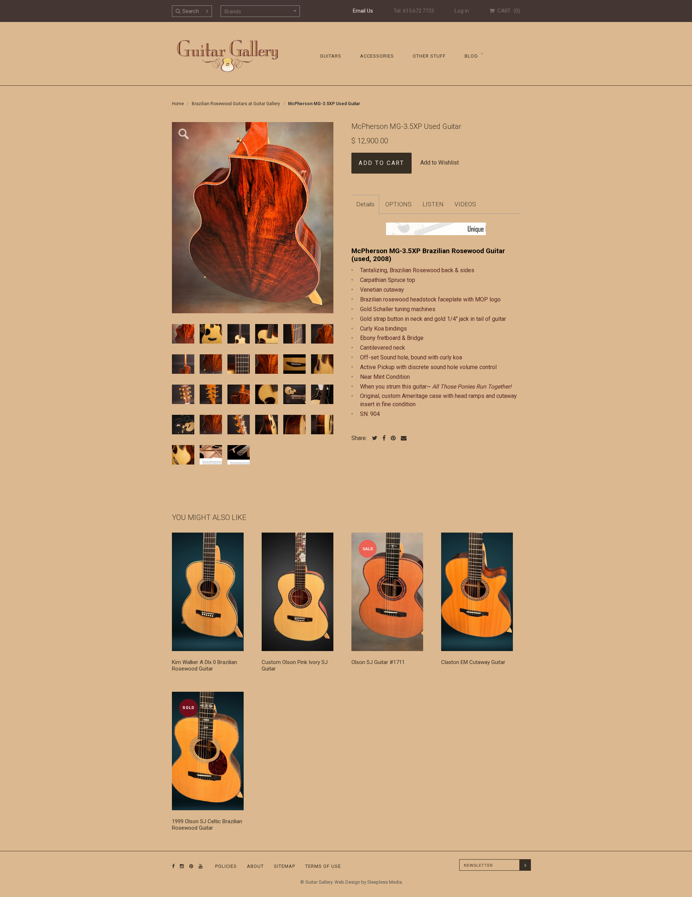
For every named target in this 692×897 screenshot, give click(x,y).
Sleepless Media (384, 882)
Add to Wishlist (439, 162)
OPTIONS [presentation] (398, 204)
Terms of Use (323, 866)
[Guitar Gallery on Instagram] (180, 866)
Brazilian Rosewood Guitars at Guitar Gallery (236, 103)
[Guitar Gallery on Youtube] (199, 866)
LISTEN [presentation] (433, 204)
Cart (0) (507, 11)
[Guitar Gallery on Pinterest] (190, 866)
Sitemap (284, 866)
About (255, 866)
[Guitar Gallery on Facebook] (173, 866)
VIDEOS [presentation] (465, 204)
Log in (461, 11)
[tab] (365, 204)
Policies (226, 866)
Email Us (363, 11)
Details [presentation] (365, 204)
